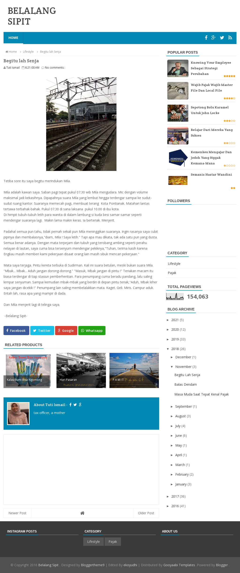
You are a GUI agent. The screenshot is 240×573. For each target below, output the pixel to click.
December (183, 357)
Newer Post (17, 513)
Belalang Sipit (49, 565)
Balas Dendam (185, 384)
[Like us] (206, 37)
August (181, 416)
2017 (175, 496)
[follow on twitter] (75, 404)
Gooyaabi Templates (179, 565)
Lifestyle (174, 263)
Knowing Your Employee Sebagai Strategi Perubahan (211, 68)
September (184, 406)
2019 (175, 339)
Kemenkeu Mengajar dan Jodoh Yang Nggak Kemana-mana (211, 157)
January (181, 484)
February (182, 474)
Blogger (222, 565)
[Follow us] (222, 37)
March (180, 464)
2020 (175, 329)
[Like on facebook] (70, 404)
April (179, 455)
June (179, 435)
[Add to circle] (214, 37)
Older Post (146, 513)
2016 (175, 506)
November (183, 366)
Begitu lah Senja (187, 375)
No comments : (55, 68)
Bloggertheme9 (93, 565)
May (179, 445)
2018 (175, 349)
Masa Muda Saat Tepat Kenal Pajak (201, 394)
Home (13, 37)
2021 (175, 320)
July (178, 426)
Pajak (172, 272)
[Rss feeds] (230, 37)
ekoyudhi (130, 565)
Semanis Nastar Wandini (211, 174)
